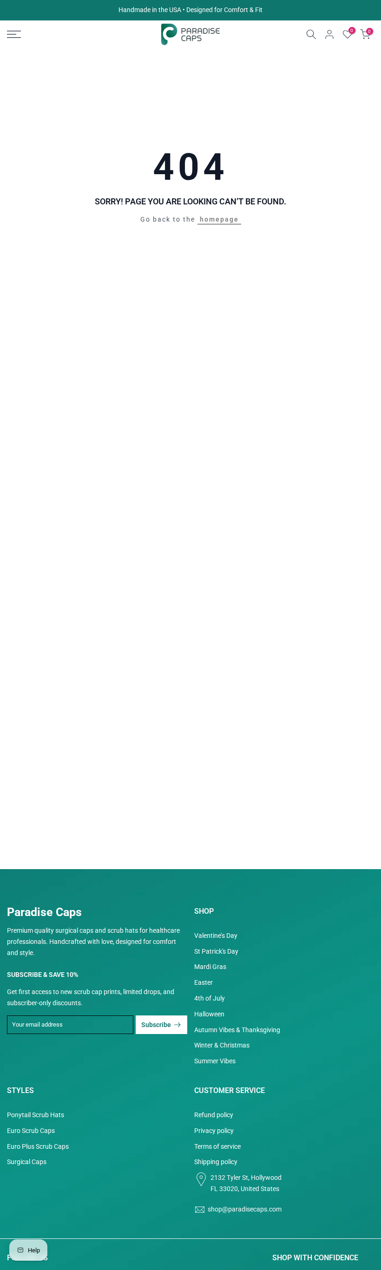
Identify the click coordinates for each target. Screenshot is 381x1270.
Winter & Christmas (222, 1045)
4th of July (209, 998)
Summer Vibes (215, 1061)
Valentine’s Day (215, 935)
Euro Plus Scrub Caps (38, 1146)
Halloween (209, 1014)
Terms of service (217, 1146)
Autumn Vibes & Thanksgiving (237, 1030)
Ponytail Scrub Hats (35, 1115)
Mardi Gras (210, 966)
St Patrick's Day (216, 951)
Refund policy (213, 1115)
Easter (203, 982)
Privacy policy (214, 1130)
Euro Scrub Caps (31, 1130)
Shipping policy (215, 1161)
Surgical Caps (26, 1161)
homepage (219, 219)
